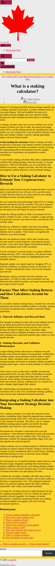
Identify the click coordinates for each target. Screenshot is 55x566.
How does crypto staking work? (20, 517)
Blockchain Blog (13, 50)
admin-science (33, 99)
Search (3, 549)
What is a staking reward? (17, 520)
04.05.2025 (32, 102)
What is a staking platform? (18, 535)
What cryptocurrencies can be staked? (22, 525)
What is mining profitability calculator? (23, 515)
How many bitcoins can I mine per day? (23, 530)
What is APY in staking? (17, 522)
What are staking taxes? (16, 532)
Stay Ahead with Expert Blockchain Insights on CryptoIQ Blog (27, 77)
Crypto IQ (11, 560)
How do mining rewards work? (20, 537)
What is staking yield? (15, 527)
